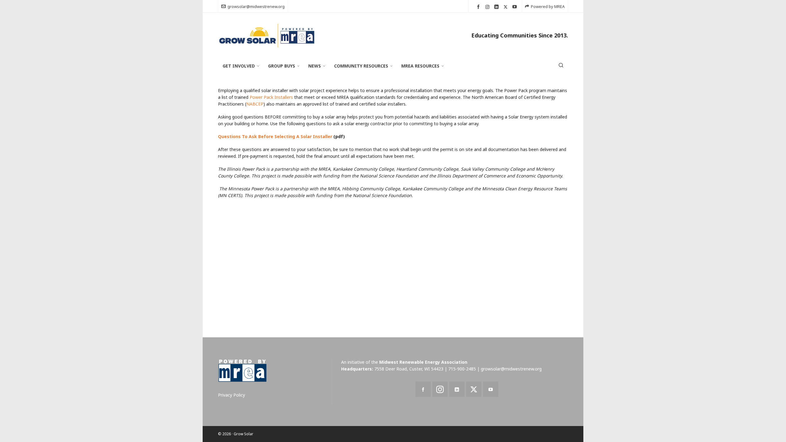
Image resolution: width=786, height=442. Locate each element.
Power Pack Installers (271, 97)
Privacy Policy (231, 395)
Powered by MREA (548, 6)
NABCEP (254, 104)
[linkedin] (497, 7)
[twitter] (506, 7)
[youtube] (515, 7)
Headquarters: (357, 369)
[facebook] (479, 7)
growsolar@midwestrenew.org (256, 6)
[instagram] (488, 7)
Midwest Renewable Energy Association (423, 362)
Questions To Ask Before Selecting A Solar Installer (275, 136)
